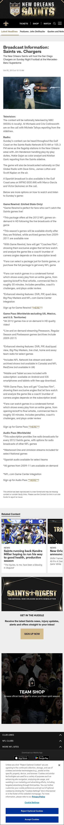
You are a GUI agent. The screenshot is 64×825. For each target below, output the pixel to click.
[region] (32, 792)
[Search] (54, 23)
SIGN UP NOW (32, 633)
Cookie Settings (32, 802)
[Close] (59, 765)
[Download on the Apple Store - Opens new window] (21, 758)
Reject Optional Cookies (32, 811)
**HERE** (36, 307)
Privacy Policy (38, 796)
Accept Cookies (32, 819)
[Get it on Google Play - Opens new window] (42, 759)
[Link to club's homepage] (6, 22)
